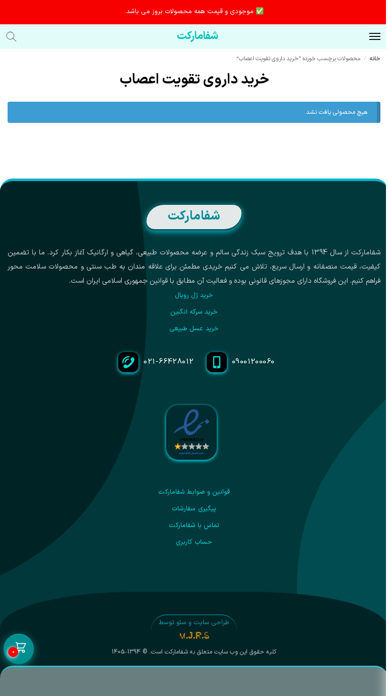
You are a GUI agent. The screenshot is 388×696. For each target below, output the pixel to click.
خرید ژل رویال (194, 295)
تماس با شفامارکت (194, 525)
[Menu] (365, 37)
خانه (375, 58)
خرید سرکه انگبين (194, 312)
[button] (19, 649)
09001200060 (253, 362)
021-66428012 (168, 362)
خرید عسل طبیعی (194, 329)
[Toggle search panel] (16, 36)
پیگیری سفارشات (194, 509)
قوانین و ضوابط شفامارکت (194, 492)
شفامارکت (197, 36)
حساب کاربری (194, 542)
